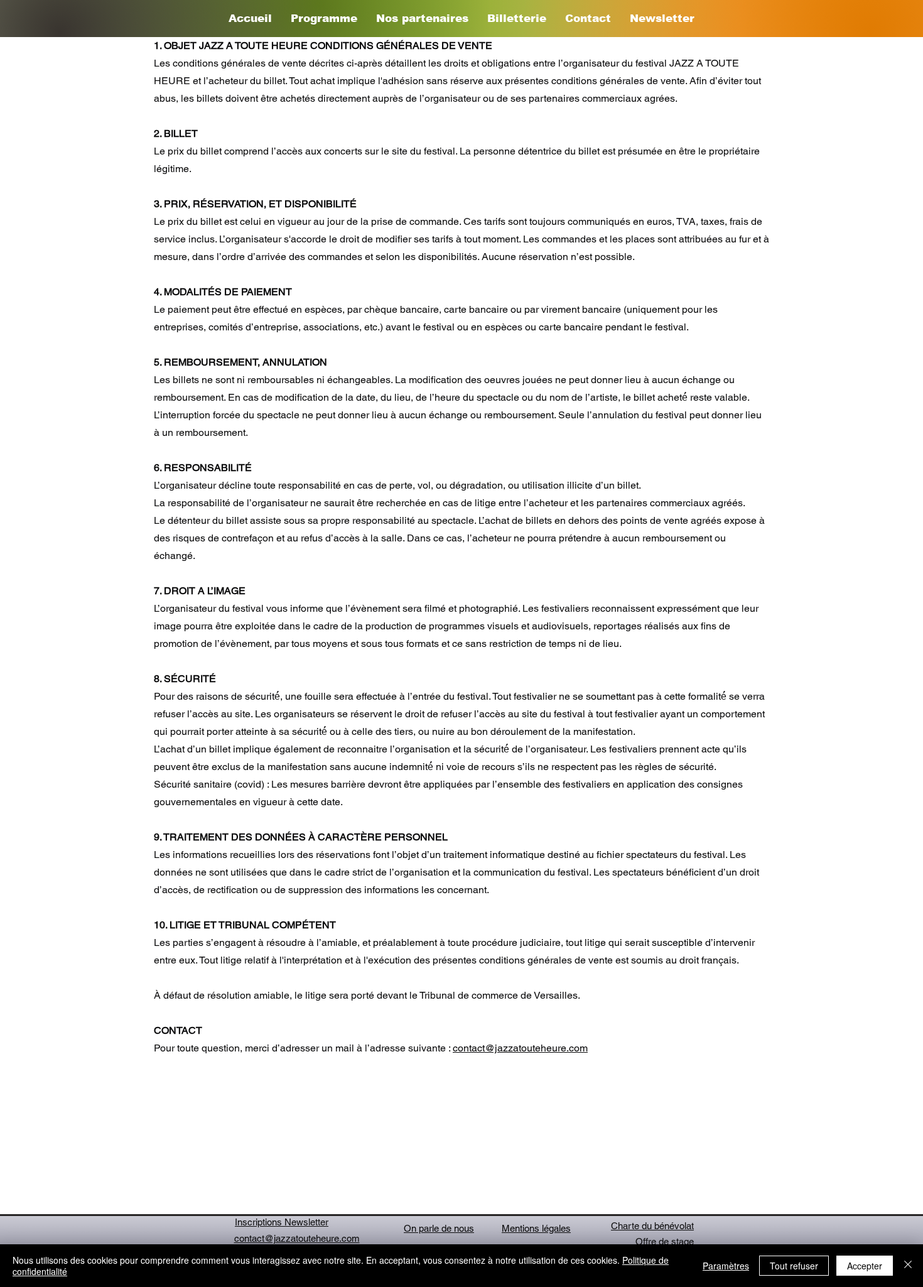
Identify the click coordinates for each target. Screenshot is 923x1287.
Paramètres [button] (726, 1265)
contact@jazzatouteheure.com (520, 1048)
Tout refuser (794, 1265)
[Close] (907, 1265)
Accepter (864, 1265)
